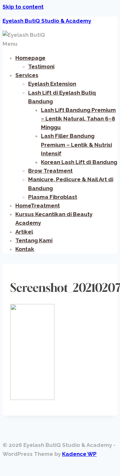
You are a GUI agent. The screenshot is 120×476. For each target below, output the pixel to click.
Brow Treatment (50, 171)
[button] (60, 44)
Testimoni (41, 66)
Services (26, 75)
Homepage (30, 58)
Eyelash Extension (52, 84)
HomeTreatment (37, 205)
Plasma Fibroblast (52, 197)
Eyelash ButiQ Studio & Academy (47, 21)
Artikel (24, 232)
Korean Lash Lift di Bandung (79, 162)
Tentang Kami (33, 240)
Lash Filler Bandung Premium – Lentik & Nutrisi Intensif (76, 144)
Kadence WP (79, 454)
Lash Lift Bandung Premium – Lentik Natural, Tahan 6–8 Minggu (78, 118)
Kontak (24, 249)
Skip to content (23, 7)
